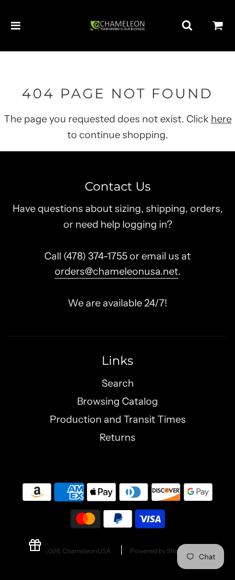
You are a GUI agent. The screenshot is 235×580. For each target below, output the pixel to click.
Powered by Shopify (159, 551)
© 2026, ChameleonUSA (74, 551)
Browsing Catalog (117, 401)
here (221, 119)
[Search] (187, 25)
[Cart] (218, 25)
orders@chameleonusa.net (116, 271)
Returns (117, 437)
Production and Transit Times (118, 419)
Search (118, 383)
